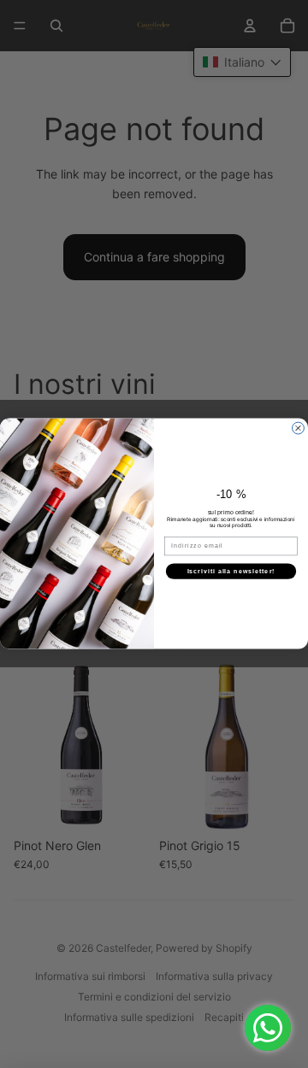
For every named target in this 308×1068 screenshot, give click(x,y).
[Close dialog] (299, 429)
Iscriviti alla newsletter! (231, 571)
